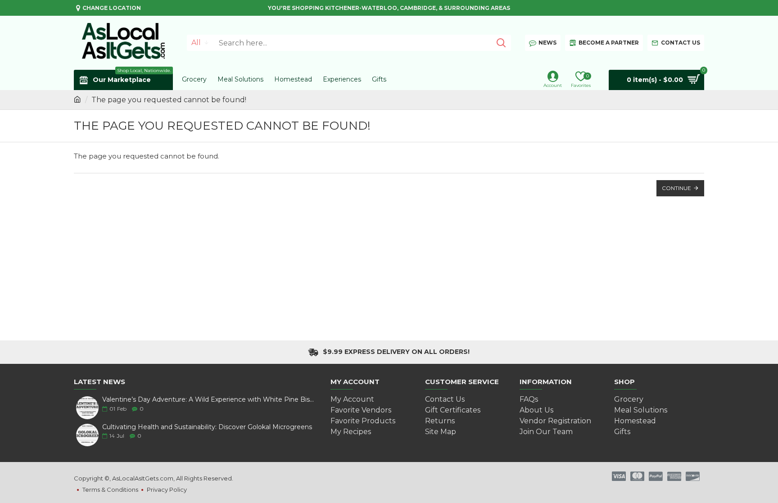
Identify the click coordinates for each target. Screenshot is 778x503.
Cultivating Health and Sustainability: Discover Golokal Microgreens (207, 427)
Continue (676, 188)
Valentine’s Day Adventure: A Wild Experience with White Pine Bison (209, 399)
